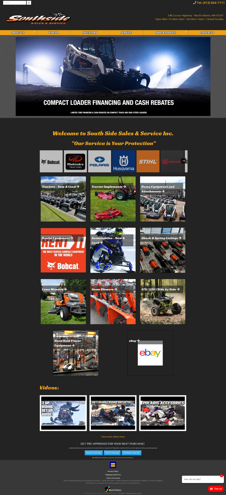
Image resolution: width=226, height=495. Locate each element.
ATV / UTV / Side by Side (159, 289)
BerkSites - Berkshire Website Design (130, 493)
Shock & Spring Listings (160, 238)
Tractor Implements (107, 186)
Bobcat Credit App (93, 453)
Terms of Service (113, 478)
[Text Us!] (216, 489)
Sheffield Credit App (131, 453)
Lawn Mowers (53, 289)
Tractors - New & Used (59, 186)
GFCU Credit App (112, 453)
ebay (133, 341)
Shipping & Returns (113, 475)
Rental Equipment (56, 238)
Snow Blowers (103, 289)
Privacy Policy (113, 471)
